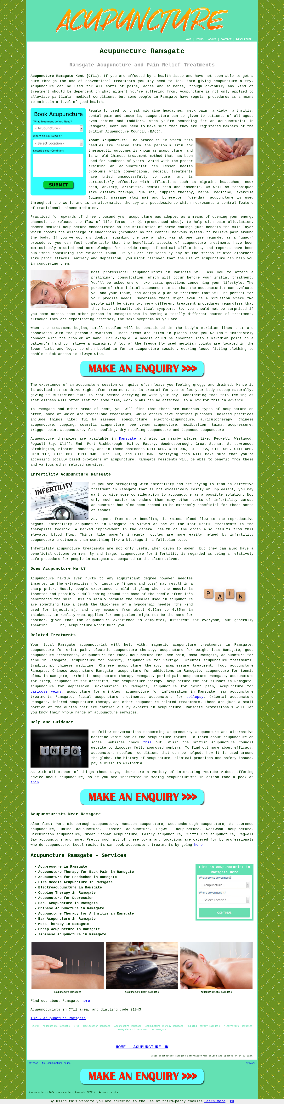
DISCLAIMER (244, 39)
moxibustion (107, 686)
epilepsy (194, 697)
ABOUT (212, 39)
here (198, 845)
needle (146, 338)
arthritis (98, 681)
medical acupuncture (66, 227)
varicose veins (46, 692)
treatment (40, 91)
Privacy (250, 1063)
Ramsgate (127, 439)
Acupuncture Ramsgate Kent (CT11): (66, 76)
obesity (115, 660)
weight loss (208, 650)
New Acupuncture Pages (56, 1063)
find (46, 824)
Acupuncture (42, 86)
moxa (193, 655)
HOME (188, 39)
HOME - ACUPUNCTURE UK (142, 1047)
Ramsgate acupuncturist (82, 645)
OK (232, 1101)
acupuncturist (232, 121)
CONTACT (226, 39)
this (147, 742)
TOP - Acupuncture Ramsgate (58, 1018)
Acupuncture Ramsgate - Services (78, 856)
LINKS (199, 39)
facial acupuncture (98, 697)
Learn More (214, 1101)
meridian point (226, 338)
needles (95, 145)
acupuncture (225, 81)
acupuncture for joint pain (183, 686)
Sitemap (33, 1063)
